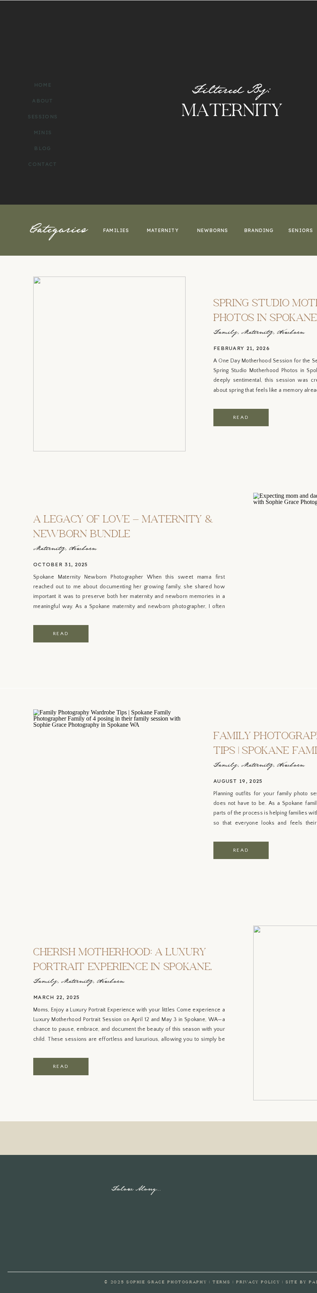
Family (225, 333)
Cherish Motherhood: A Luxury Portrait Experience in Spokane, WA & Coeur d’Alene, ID (122, 967)
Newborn (291, 333)
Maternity (257, 333)
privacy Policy (258, 1282)
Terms (221, 1282)
